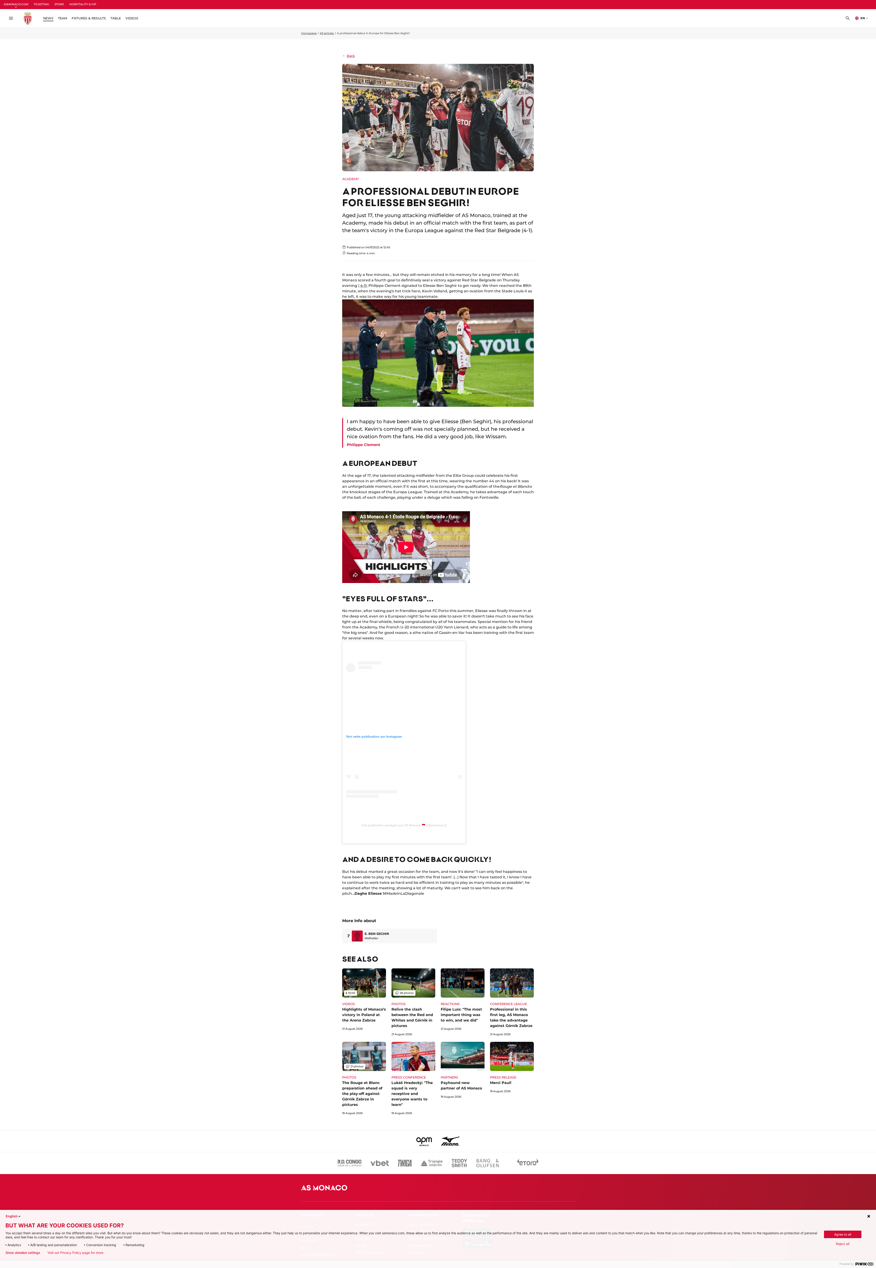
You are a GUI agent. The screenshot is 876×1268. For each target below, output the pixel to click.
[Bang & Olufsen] (487, 1163)
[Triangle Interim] (432, 1163)
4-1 (362, 285)
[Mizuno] (450, 1141)
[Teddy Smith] (459, 1163)
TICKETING (41, 4)
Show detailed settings (22, 1253)
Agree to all (842, 1234)
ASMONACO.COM (16, 4)
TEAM (62, 18)
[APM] (424, 1141)
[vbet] (379, 1163)
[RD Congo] (350, 1163)
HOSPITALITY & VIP (82, 4)
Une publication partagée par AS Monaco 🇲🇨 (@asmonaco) (404, 825)
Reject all (842, 1244)
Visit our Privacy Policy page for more (75, 1253)
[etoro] (528, 1163)
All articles (327, 33)
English (12, 1216)
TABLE (115, 18)
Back (351, 56)
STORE (59, 4)
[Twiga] (405, 1163)
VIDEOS (131, 18)
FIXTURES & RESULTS (89, 18)
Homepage (309, 33)
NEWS (48, 18)
